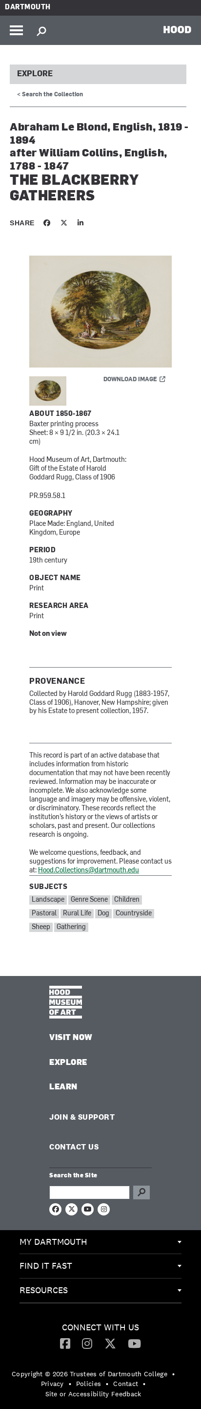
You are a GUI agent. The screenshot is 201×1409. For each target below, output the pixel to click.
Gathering (71, 927)
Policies (88, 1383)
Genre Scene (89, 900)
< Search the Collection (50, 95)
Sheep (41, 927)
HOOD (177, 29)
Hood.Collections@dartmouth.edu (88, 870)
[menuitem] (100, 1242)
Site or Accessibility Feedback (93, 1393)
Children (127, 900)
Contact (125, 1383)
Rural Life (77, 913)
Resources (44, 1290)
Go (141, 1192)
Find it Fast (46, 1265)
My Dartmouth (53, 1241)
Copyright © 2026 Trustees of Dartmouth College (89, 1373)
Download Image (130, 380)
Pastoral (44, 913)
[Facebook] (65, 1343)
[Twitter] (110, 1343)
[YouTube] (134, 1343)
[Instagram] (87, 1343)
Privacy (52, 1383)
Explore (35, 74)
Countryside (134, 913)
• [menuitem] (173, 1373)
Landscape (48, 900)
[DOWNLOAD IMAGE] (100, 312)
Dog (103, 913)
